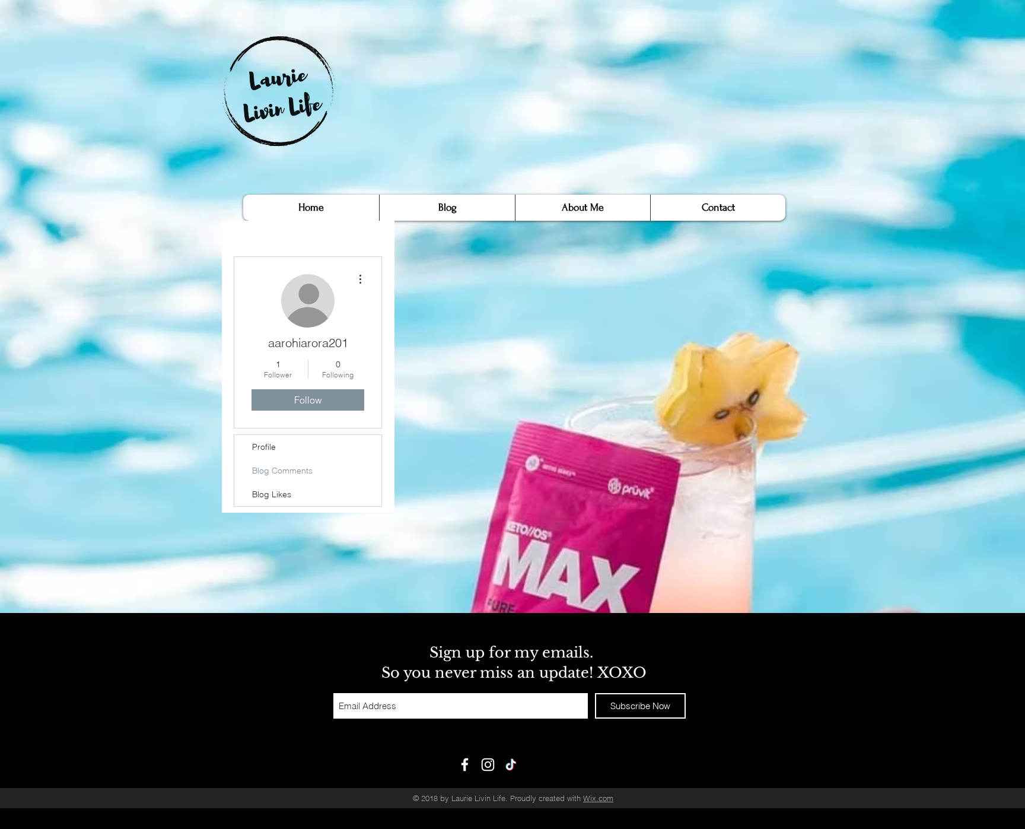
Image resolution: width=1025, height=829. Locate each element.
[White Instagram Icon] (487, 764)
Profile (264, 447)
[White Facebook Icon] (464, 764)
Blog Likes (271, 494)
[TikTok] (511, 764)
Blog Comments (282, 470)
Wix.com (598, 798)
